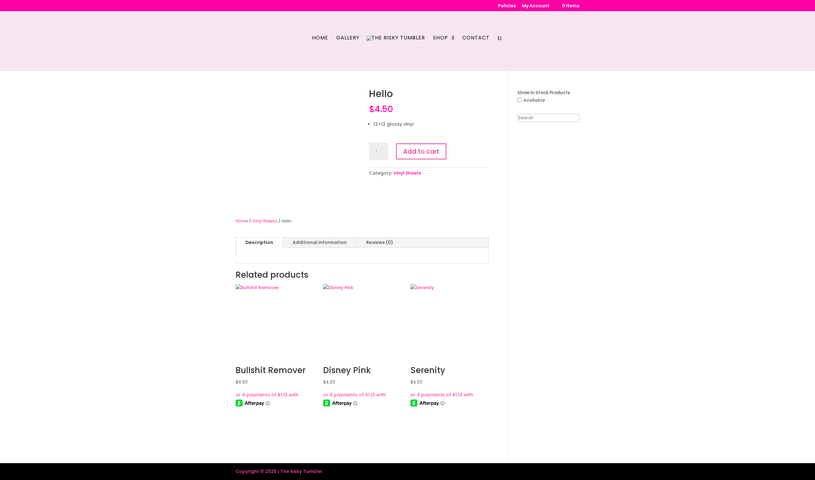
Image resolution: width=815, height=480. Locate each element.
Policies (507, 6)
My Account (535, 6)
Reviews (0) (379, 242)
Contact (476, 38)
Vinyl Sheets (407, 173)
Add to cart (421, 151)
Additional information (320, 242)
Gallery (347, 38)
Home (320, 38)
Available (534, 100)
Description (259, 242)
